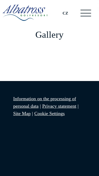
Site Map (22, 113)
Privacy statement (59, 106)
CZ (65, 13)
